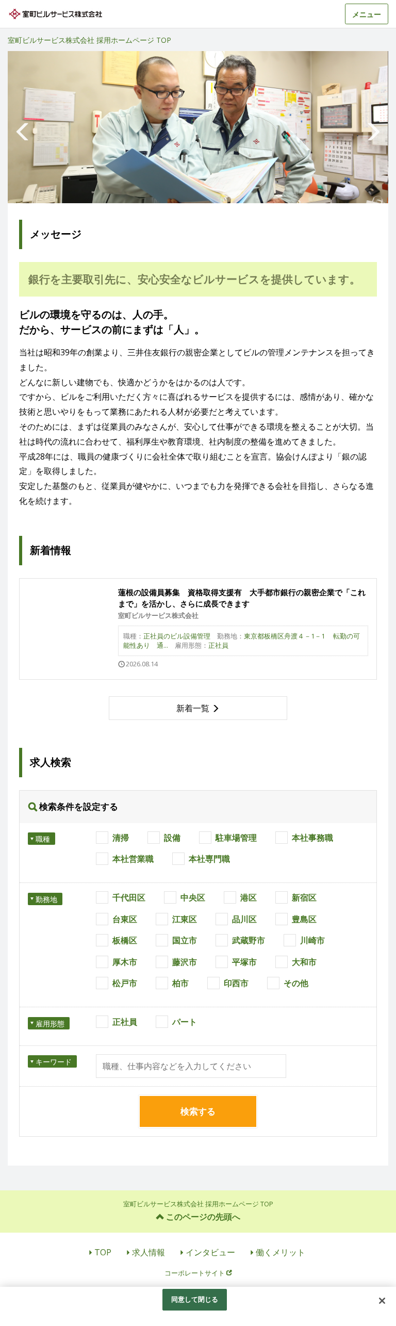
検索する (198, 1111)
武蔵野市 (248, 940)
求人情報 (148, 1252)
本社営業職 (133, 858)
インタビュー (210, 1252)
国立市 (184, 940)
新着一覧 (192, 708)
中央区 (192, 897)
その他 (296, 983)
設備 (172, 837)
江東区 (184, 919)
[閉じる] (382, 1300)
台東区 (124, 919)
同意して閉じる (195, 1299)
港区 (248, 897)
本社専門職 (209, 858)
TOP (102, 1252)
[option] (198, 127)
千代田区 (128, 897)
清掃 (120, 837)
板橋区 (124, 940)
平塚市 (244, 962)
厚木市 (124, 962)
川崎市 (312, 940)
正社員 (124, 1021)
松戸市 (124, 983)
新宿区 (304, 897)
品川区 (244, 919)
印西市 (236, 983)
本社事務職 (312, 837)
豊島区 (304, 919)
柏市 (180, 983)
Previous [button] (23, 127)
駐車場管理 (236, 837)
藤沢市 (184, 962)
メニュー (366, 14)
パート (184, 1021)
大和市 (304, 962)
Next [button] (372, 127)
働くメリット (280, 1252)
